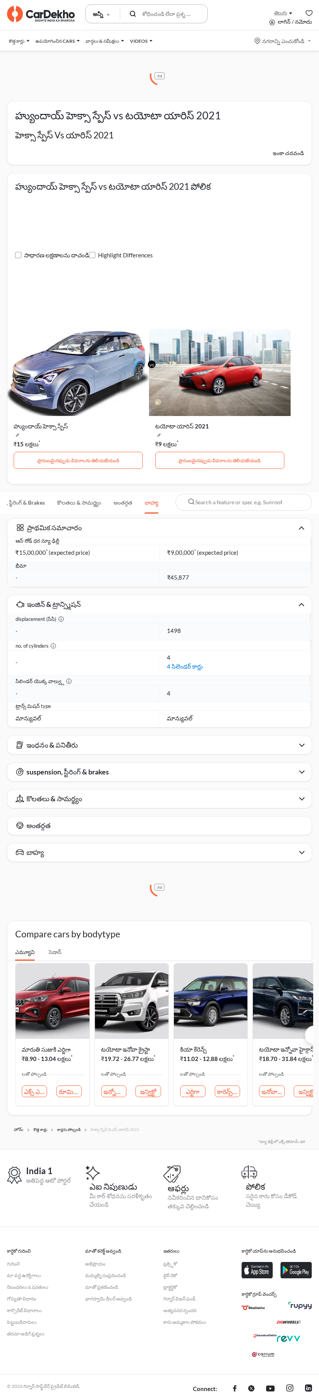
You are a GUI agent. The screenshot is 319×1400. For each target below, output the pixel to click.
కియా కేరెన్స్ (193, 1049)
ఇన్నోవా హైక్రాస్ (114, 1091)
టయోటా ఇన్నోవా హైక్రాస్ (287, 1049)
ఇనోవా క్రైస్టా (272, 1091)
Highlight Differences (125, 255)
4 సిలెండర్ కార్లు (185, 666)
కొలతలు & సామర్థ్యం (79, 502)
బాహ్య (151, 502)
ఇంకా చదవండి (288, 153)
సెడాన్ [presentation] (55, 952)
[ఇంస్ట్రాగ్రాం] (289, 1389)
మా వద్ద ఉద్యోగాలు (24, 1275)
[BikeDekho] (253, 1308)
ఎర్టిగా (193, 1091)
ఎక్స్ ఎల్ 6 (35, 1091)
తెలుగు (280, 13)
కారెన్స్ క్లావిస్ (228, 1091)
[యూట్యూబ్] (270, 1389)
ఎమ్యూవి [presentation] (25, 952)
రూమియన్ (70, 1091)
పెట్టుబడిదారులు (22, 1322)
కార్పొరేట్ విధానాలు (24, 1310)
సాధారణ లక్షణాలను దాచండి (56, 255)
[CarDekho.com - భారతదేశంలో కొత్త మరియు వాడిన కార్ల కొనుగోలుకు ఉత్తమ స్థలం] (41, 14)
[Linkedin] (308, 1389)
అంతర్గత (123, 502)
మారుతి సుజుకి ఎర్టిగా (46, 1049)
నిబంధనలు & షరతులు (27, 1287)
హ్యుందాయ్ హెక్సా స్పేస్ (41, 426)
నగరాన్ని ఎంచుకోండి (283, 41)
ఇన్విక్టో (148, 1091)
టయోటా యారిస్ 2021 (182, 426)
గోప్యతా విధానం (21, 1299)
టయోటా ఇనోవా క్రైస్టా (125, 1049)
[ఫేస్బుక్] (235, 1389)
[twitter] (251, 1389)
